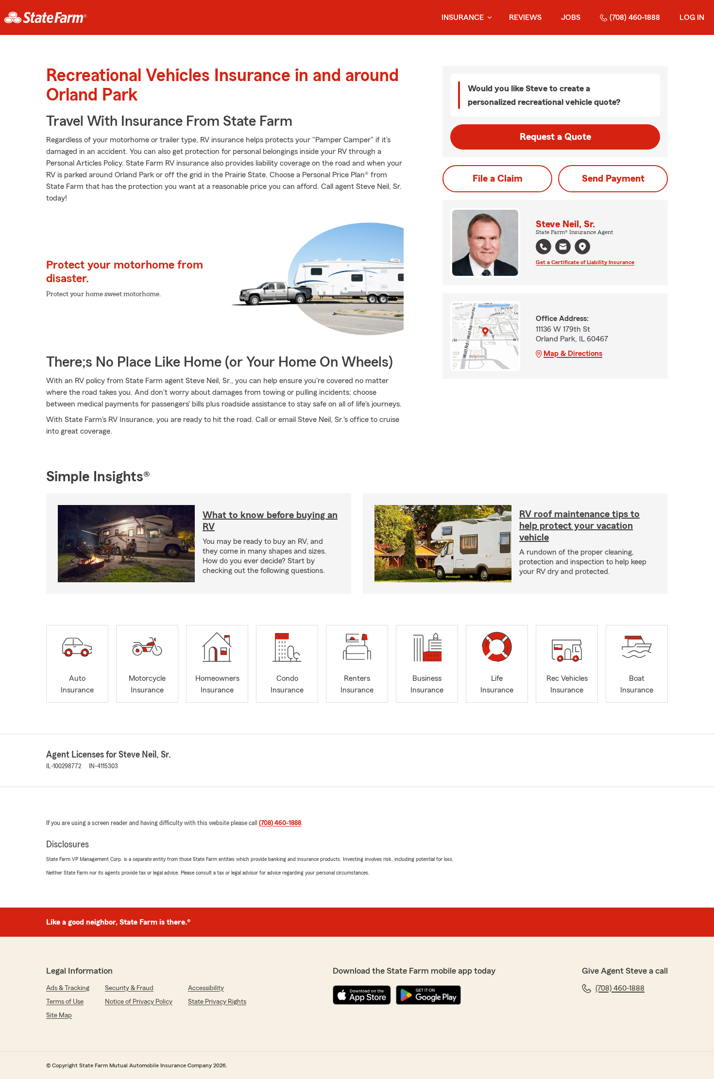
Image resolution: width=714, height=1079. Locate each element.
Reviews (525, 17)
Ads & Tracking (67, 988)
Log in (692, 17)
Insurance (463, 17)
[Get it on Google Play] (428, 995)
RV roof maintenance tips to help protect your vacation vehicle (579, 525)
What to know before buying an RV (270, 521)
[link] (45, 17)
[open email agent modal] (563, 248)
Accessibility (206, 988)
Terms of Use (65, 1001)
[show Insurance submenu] (488, 18)
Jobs (570, 17)
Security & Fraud (129, 988)
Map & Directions (573, 353)
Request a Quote (555, 137)
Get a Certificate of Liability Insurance (585, 262)
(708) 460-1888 (635, 17)
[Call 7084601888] (543, 246)
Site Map (59, 1015)
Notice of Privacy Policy (138, 1001)
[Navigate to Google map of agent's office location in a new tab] (582, 246)
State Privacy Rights (217, 1001)
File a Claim (498, 179)
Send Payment (613, 179)
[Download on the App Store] (362, 995)
